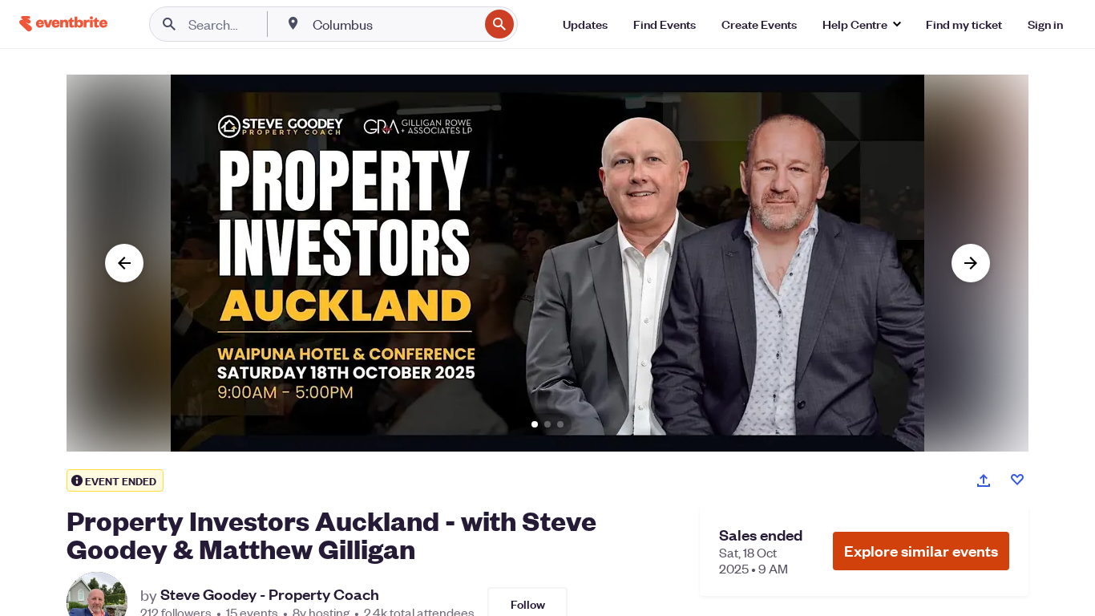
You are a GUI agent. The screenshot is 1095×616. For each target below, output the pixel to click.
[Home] (63, 23)
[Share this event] (984, 480)
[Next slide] (971, 263)
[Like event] (1017, 479)
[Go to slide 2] (547, 424)
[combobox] (394, 24)
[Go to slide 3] (560, 424)
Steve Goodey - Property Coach (269, 594)
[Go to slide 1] (534, 424)
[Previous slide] (124, 263)
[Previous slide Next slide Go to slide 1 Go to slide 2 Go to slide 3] (547, 263)
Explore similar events (921, 551)
